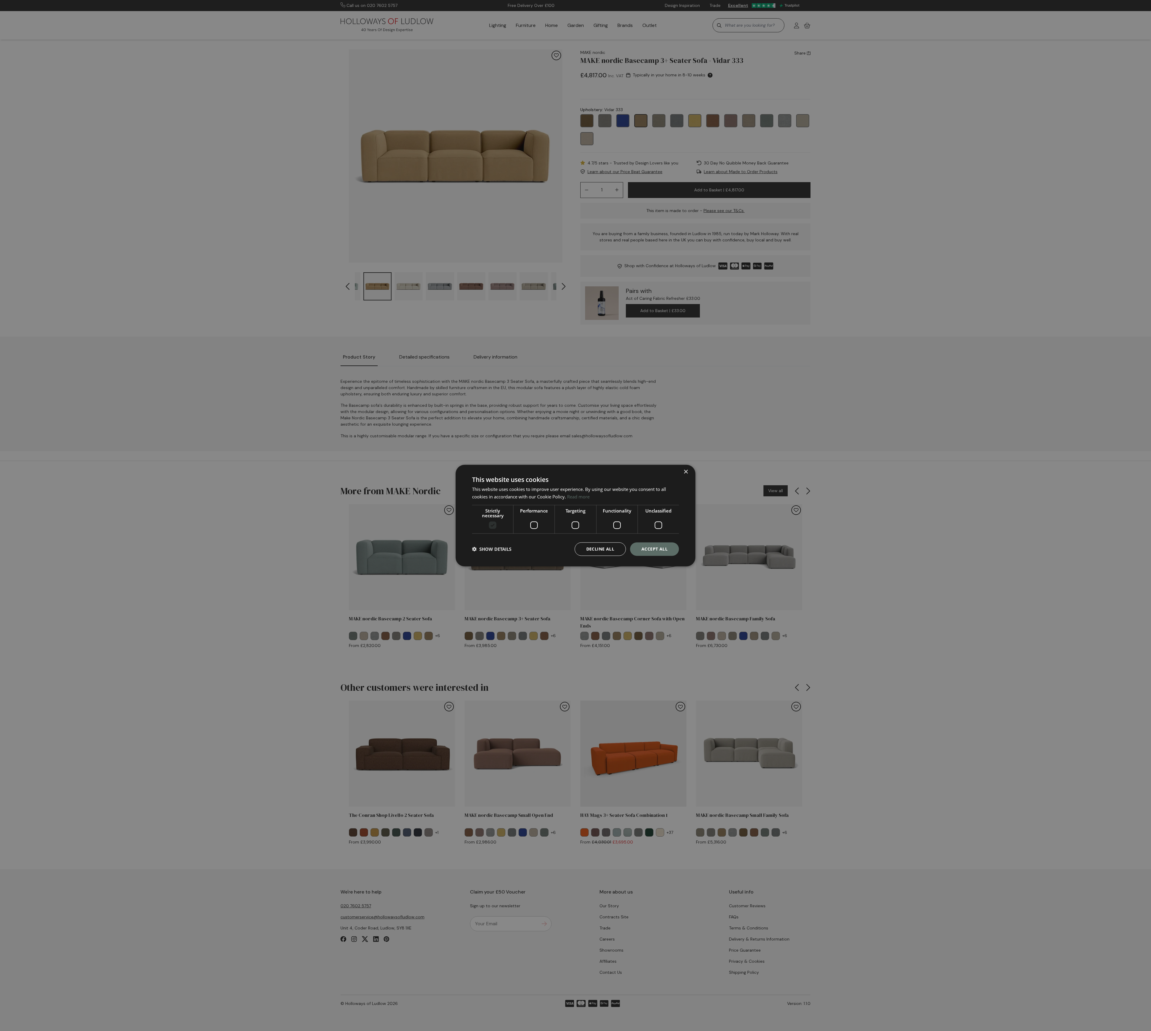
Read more (578, 497)
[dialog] (575, 515)
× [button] (685, 472)
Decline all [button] (600, 549)
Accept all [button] (654, 549)
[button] (491, 549)
